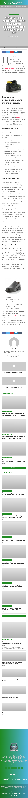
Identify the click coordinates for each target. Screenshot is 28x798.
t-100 (14, 348)
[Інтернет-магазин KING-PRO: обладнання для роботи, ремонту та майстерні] (14, 551)
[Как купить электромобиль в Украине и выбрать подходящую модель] (14, 425)
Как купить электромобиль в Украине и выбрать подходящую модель (13, 437)
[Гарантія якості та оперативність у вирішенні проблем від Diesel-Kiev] (14, 630)
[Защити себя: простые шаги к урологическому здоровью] (14, 707)
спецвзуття (19, 117)
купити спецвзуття (9, 68)
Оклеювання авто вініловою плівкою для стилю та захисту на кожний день (13, 460)
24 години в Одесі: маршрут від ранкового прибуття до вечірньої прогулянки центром (12, 609)
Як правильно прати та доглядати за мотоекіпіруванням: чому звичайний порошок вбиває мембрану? (13, 414)
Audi (12, 779)
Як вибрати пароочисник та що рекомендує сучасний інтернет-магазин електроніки (15, 790)
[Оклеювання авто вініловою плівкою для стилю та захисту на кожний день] (14, 448)
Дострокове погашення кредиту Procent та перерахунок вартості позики (12, 585)
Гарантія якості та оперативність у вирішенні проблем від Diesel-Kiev (12, 642)
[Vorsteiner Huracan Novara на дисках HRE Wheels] (14, 673)
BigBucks (21, 723)
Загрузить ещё (14, 467)
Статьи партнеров (6, 6)
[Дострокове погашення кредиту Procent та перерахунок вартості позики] (14, 574)
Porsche (25, 779)
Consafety (15, 315)
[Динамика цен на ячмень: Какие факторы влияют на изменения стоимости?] (14, 656)
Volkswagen (5, 779)
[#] (9, 795)
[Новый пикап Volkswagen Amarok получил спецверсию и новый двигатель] (14, 690)
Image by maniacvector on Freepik (10, 47)
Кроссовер (17, 779)
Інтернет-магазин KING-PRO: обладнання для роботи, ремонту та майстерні (13, 562)
